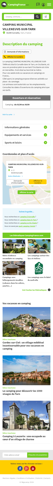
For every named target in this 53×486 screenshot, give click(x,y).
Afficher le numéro (38, 181)
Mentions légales (9, 478)
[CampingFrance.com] (26, 4)
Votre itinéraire (14, 176)
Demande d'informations (18, 51)
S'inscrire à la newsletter (37, 455)
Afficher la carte (26, 192)
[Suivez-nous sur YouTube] (33, 468)
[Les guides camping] (38, 4)
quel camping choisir (27, 226)
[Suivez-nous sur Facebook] (20, 468)
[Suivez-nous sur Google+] (26, 468)
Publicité (39, 478)
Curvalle (19, 173)
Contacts (47, 478)
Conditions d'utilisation (25, 478)
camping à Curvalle (27, 217)
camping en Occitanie (28, 223)
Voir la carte (7, 114)
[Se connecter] (44, 5)
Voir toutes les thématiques (34, 290)
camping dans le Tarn (28, 220)
